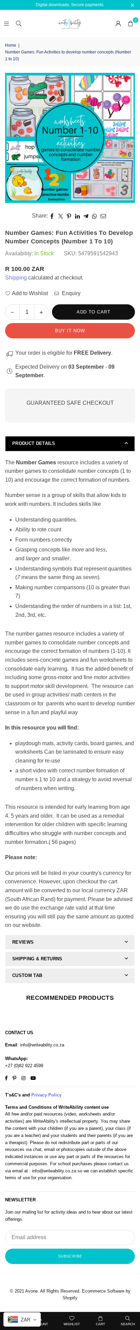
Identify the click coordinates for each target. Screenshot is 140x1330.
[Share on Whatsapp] (94, 215)
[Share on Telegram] (86, 215)
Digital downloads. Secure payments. (70, 4)
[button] (130, 23)
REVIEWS (23, 942)
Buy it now (70, 330)
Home (10, 45)
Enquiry (70, 293)
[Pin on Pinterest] (69, 215)
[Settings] (118, 23)
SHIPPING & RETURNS (37, 958)
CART (100, 1324)
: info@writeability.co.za (40, 1044)
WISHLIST (72, 1324)
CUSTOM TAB (27, 975)
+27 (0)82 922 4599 (24, 1065)
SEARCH (128, 1324)
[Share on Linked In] (77, 215)
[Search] (19, 23)
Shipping (16, 278)
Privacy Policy (46, 1094)
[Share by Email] (103, 215)
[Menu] (6, 23)
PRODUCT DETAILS (33, 443)
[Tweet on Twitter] (60, 215)
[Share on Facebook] (52, 215)
